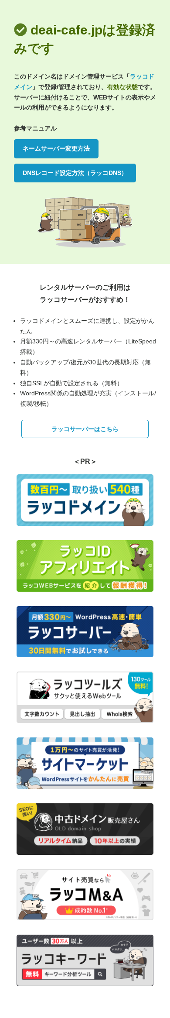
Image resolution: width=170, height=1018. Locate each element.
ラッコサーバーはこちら (85, 428)
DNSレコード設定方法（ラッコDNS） (75, 172)
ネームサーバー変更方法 (56, 148)
